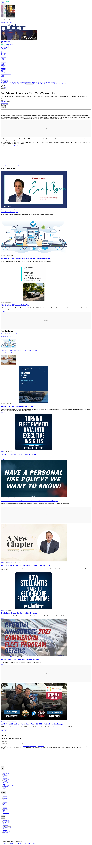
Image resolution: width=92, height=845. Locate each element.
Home (2, 89)
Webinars (33, 82)
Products (18, 82)
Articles (10, 1)
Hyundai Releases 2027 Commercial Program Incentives (20, 659)
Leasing (2, 58)
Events (19, 83)
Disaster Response (4, 45)
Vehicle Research (4, 80)
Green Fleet (3, 55)
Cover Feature (6, 1)
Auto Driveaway (24, 165)
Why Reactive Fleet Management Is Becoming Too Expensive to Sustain (25, 258)
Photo (21, 82)
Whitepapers (28, 82)
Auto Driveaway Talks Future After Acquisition (14, 145)
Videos (13, 1)
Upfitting (2, 77)
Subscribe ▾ (3, 4)
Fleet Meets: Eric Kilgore (9, 212)
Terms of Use (9, 843)
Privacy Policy (4, 843)
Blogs (12, 82)
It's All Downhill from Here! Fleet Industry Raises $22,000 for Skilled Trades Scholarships (32, 724)
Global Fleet (3, 53)
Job (45, 82)
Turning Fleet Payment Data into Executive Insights (18, 454)
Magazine (8, 82)
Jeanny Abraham (10, 562)
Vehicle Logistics (17, 165)
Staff (8, 497)
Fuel (1, 51)
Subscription (3, 83)
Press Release (65, 83)
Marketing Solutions (45, 83)
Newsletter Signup (37, 83)
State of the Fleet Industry (6, 72)
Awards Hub (41, 82)
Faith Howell (10, 208)
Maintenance (3, 60)
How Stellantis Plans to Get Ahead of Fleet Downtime (19, 613)
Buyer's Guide (53, 82)
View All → (3, 730)
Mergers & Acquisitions (9, 165)
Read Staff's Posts (4, 103)
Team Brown (15, 83)
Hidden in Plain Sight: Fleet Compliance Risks (17, 406)
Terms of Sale (15, 843)
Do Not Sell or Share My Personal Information (28, 843)
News (5, 82)
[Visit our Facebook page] (1, 736)
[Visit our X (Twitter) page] (4, 736)
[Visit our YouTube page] (5, 736)
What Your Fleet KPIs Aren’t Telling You (15, 305)
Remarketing (3, 68)
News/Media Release (11, 656)
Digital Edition (8, 22)
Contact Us (23, 83)
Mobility (2, 63)
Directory (48, 82)
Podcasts (37, 82)
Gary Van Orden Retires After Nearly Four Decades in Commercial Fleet (26, 565)
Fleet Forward (4, 48)
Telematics (3, 75)
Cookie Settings (30, 83)
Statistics (15, 82)
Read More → (4, 216)
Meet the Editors (9, 83)
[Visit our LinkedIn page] (2, 736)
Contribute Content (58, 83)
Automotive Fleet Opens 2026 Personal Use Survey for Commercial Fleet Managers (29, 501)
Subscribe (3, 22)
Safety (2, 70)
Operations (3, 65)
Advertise (52, 83)
